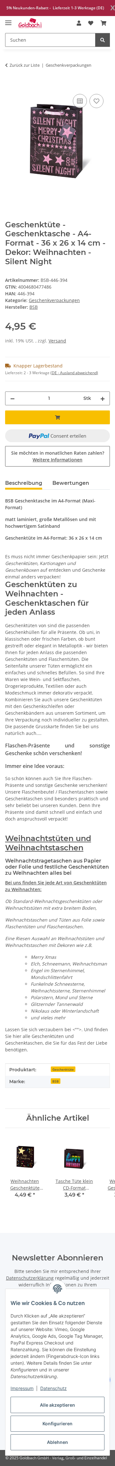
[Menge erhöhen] (103, 398)
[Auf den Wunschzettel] (96, 101)
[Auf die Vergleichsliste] (80, 101)
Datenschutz (53, 1388)
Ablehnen (57, 1442)
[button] (79, 23)
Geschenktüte (63, 1069)
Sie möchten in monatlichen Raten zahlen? (57, 456)
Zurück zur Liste (25, 65)
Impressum (22, 1388)
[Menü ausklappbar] (8, 20)
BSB (55, 1081)
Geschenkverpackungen (54, 300)
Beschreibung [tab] (23, 483)
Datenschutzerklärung (30, 1278)
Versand (57, 341)
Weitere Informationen (57, 460)
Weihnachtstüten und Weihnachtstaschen (48, 843)
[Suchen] (102, 40)
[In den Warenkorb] (10, 85)
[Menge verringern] (12, 398)
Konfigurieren (57, 1423)
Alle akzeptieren (57, 1405)
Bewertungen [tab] (70, 483)
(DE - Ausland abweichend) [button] (74, 372)
